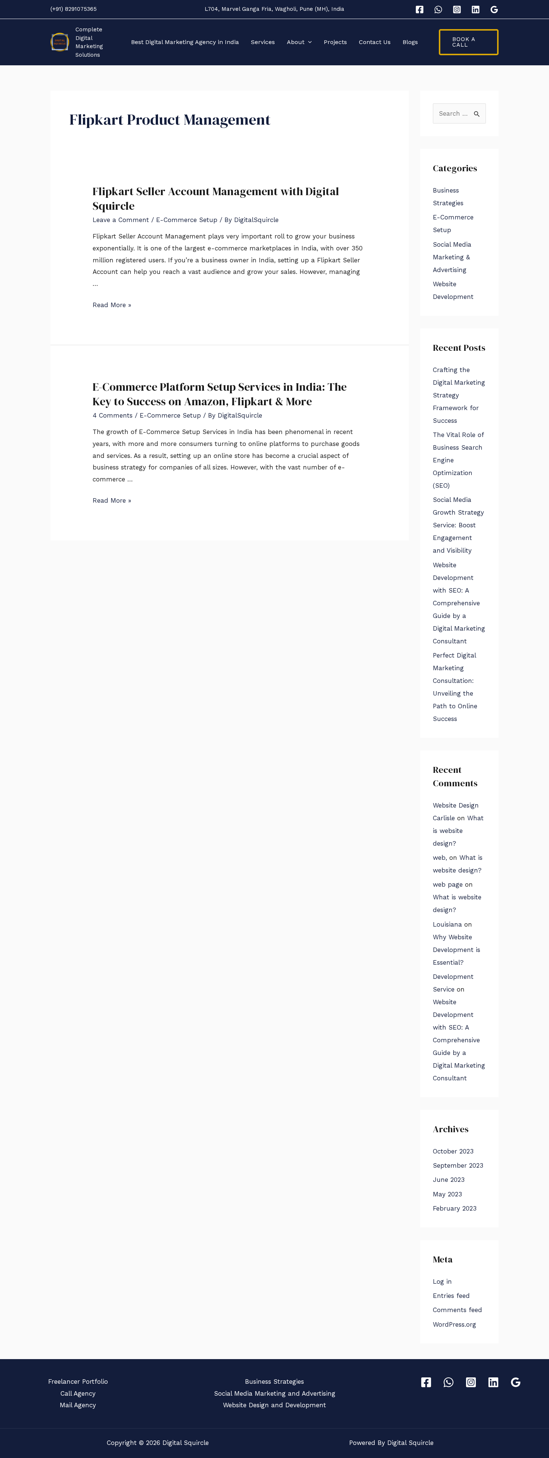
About (295, 42)
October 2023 (453, 1151)
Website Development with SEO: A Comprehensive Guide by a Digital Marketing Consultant (459, 603)
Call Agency (78, 1393)
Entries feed (451, 1295)
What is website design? (458, 830)
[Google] (494, 9)
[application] (308, 42)
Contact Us (375, 42)
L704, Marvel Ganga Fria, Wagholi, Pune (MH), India (274, 9)
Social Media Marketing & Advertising (452, 257)
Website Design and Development (274, 1405)
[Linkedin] (475, 9)
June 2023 (449, 1179)
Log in (442, 1281)
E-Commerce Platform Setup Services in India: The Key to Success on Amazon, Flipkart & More (220, 394)
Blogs (410, 42)
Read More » (112, 305)
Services (263, 42)
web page (448, 884)
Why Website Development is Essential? (456, 949)
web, (440, 857)
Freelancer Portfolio (78, 1381)
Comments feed (457, 1310)
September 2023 (458, 1165)
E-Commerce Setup (186, 220)
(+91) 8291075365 (73, 9)
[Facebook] (419, 9)
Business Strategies (274, 1381)
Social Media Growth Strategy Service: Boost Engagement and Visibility (458, 525)
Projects (335, 42)
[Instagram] (457, 9)
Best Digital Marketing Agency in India (185, 42)
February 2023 (455, 1208)
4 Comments (113, 415)
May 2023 (447, 1194)
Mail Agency (78, 1405)
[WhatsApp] (438, 9)
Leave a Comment (121, 220)
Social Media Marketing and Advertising (274, 1393)
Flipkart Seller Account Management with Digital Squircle (216, 198)
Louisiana (447, 924)
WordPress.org (454, 1324)
